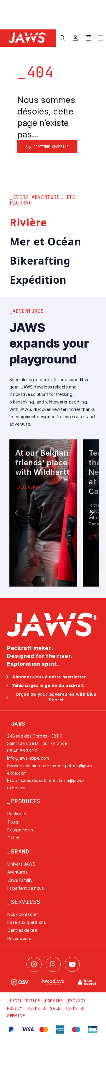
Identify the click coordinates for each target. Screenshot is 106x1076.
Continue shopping (51, 147)
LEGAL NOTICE (25, 1000)
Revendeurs (19, 938)
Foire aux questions (26, 922)
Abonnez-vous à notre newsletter (49, 677)
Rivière (28, 222)
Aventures (17, 871)
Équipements (20, 829)
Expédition (38, 280)
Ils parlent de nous (25, 888)
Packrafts (16, 813)
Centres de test (22, 930)
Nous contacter (22, 914)
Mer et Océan (45, 241)
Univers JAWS (21, 863)
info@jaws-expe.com (28, 757)
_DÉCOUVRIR (28, 487)
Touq (12, 821)
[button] (62, 37)
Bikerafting (40, 260)
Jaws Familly (19, 880)
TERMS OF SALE (43, 1008)
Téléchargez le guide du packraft (48, 685)
